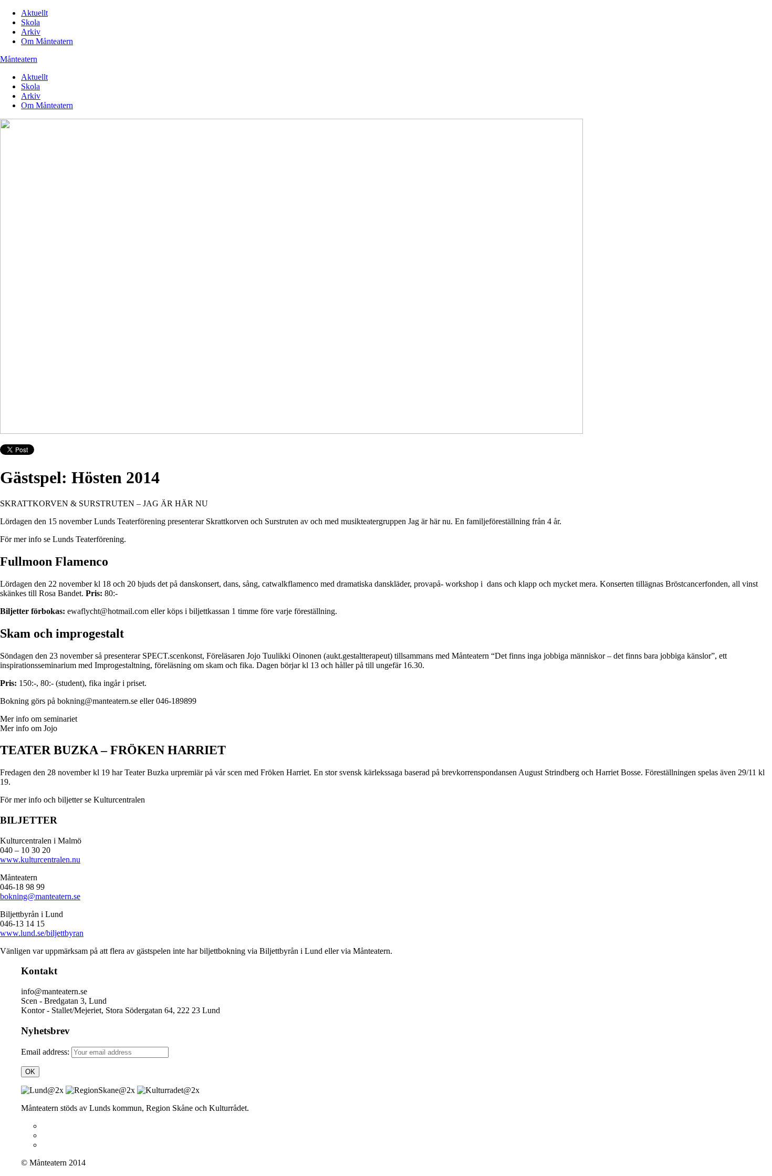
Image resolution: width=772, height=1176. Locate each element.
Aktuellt (34, 12)
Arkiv (30, 31)
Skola (30, 22)
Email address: (46, 1051)
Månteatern (18, 59)
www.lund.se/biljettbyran (42, 933)
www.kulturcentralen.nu (40, 859)
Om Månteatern (47, 41)
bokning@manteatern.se (40, 896)
